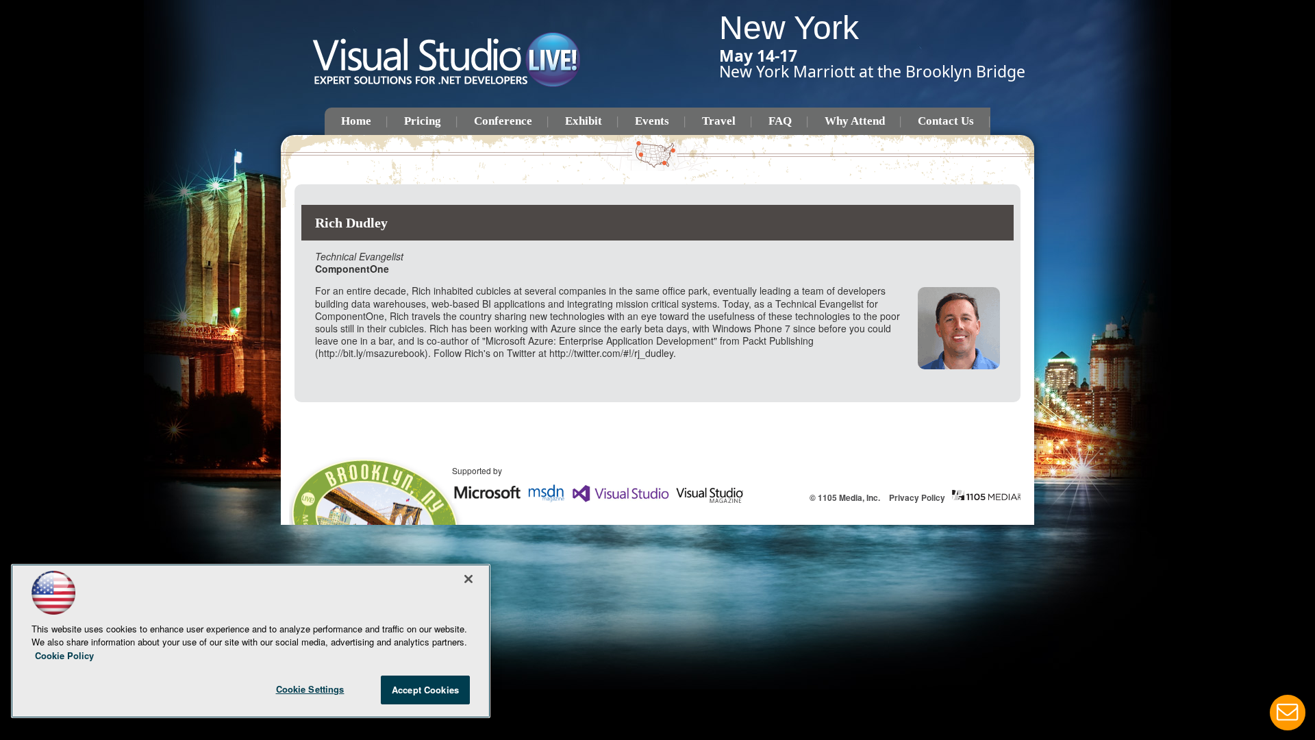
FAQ (780, 120)
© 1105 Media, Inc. (845, 497)
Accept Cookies (425, 689)
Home (356, 120)
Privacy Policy (917, 497)
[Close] (468, 579)
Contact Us (946, 120)
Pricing (422, 120)
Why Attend (855, 120)
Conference (503, 120)
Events (652, 120)
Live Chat (1287, 712)
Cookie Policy (64, 655)
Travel (719, 120)
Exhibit (583, 120)
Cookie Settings (310, 688)
